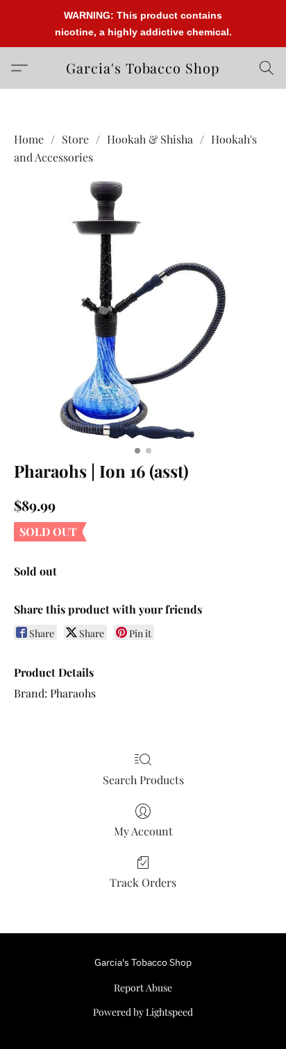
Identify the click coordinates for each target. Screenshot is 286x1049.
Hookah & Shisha (150, 139)
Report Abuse (143, 987)
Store (75, 139)
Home (29, 139)
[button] (143, 68)
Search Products (143, 779)
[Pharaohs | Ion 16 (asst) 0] (143, 310)
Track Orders (143, 882)
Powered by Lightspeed (143, 1011)
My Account (143, 831)
